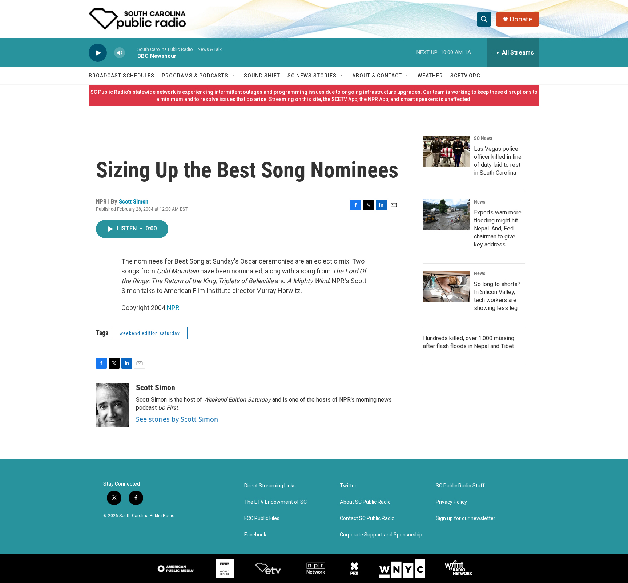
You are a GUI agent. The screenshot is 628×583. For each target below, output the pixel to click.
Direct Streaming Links (270, 485)
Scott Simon (133, 201)
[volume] (119, 53)
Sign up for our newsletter (465, 518)
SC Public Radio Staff (460, 485)
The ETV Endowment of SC (275, 502)
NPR (173, 307)
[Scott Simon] (112, 405)
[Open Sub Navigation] (234, 76)
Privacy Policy (451, 502)
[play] (98, 53)
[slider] (131, 52)
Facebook (255, 535)
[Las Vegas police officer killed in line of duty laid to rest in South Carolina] (446, 151)
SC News (483, 138)
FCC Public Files (261, 518)
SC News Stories (312, 76)
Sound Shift (262, 76)
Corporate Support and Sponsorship (381, 535)
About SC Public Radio (365, 502)
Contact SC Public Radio (367, 518)
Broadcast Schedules (121, 76)
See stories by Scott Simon (177, 419)
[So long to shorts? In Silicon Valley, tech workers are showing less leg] (446, 286)
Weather (430, 76)
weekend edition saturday (150, 333)
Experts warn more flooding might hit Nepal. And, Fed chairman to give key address (498, 228)
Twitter (348, 485)
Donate (521, 19)
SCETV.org (465, 76)
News (479, 202)
